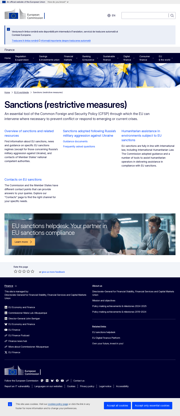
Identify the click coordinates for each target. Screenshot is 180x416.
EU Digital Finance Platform (106, 337)
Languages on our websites (48, 386)
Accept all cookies (117, 405)
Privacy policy (87, 386)
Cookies (71, 386)
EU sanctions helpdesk (103, 332)
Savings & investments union (49, 58)
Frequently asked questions (79, 146)
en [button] (113, 15)
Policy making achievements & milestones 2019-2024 (119, 311)
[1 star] (16, 271)
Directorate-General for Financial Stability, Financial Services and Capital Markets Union (133, 293)
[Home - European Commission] (27, 14)
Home (7, 58)
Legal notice (105, 386)
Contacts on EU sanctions (23, 179)
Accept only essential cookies (152, 405)
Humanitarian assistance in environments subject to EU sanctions (142, 135)
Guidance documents (75, 141)
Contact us (79, 380)
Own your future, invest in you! (107, 343)
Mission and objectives (103, 300)
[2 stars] (18, 271)
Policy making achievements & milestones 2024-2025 (119, 306)
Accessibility (122, 386)
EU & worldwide (21, 92)
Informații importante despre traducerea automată (65, 40)
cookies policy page (58, 404)
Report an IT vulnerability (17, 386)
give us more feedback (53, 271)
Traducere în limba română (25, 40)
